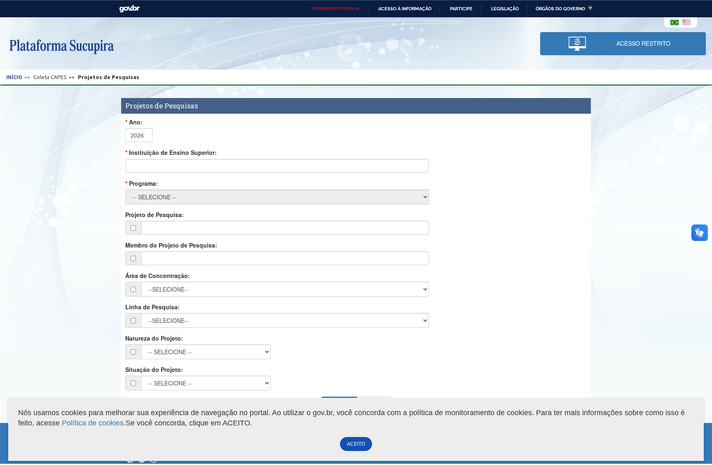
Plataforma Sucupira (61, 45)
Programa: (143, 183)
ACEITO (356, 444)
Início (14, 77)
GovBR (129, 9)
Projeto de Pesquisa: (154, 214)
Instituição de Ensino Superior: (173, 152)
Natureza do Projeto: (154, 338)
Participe (461, 9)
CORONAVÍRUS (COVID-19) (336, 9)
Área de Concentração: (157, 275)
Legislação (505, 9)
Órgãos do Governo (560, 9)
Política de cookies (93, 423)
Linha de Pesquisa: (152, 307)
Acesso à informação (404, 9)
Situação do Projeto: (154, 369)
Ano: (136, 122)
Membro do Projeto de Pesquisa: (171, 245)
